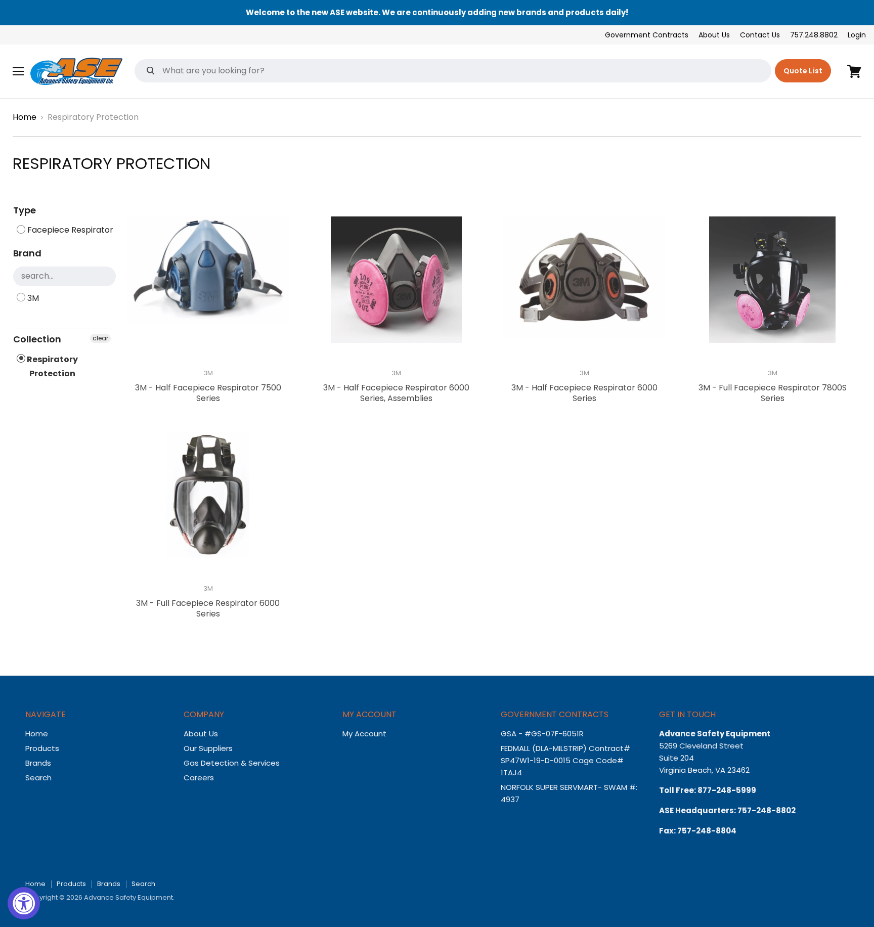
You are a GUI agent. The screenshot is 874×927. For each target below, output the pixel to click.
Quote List (802, 71)
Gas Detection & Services (232, 763)
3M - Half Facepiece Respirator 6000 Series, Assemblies (396, 393)
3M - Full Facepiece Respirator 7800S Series (772, 393)
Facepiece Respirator (69, 230)
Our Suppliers (208, 748)
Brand (27, 253)
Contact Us (760, 35)
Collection (37, 339)
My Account (364, 733)
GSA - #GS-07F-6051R (543, 733)
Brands (38, 763)
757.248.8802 (814, 35)
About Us (714, 35)
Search (38, 777)
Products (42, 748)
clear (100, 338)
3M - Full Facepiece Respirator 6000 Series (208, 608)
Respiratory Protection (51, 366)
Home (24, 117)
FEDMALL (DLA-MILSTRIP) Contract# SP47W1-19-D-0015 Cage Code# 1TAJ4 (565, 760)
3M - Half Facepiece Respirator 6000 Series (584, 393)
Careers (199, 777)
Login (857, 35)
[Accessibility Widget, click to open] (24, 903)
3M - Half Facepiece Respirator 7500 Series (208, 393)
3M (32, 298)
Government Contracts (646, 35)
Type (24, 210)
